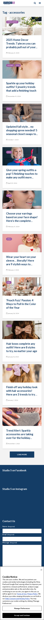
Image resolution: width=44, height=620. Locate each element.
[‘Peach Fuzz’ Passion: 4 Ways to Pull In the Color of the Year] (22, 286)
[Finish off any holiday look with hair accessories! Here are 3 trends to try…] (22, 373)
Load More (22, 454)
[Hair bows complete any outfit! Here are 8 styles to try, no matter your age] (22, 330)
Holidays (10, 65)
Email (8, 534)
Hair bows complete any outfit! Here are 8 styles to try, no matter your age (21, 347)
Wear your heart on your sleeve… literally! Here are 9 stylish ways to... (21, 260)
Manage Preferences (22, 608)
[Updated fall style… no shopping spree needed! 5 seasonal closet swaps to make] (22, 113)
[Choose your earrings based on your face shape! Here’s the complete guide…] (22, 199)
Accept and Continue (22, 615)
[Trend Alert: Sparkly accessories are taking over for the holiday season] (22, 416)
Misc (8, 282)
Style (17, 65)
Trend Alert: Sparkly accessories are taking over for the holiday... (19, 434)
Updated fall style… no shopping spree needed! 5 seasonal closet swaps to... (22, 130)
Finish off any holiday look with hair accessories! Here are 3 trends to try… (22, 390)
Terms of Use (22, 594)
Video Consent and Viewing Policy (17, 599)
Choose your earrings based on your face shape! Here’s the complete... (22, 217)
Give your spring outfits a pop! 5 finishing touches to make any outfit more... (22, 173)
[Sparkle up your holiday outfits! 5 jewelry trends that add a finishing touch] (22, 69)
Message (9, 542)
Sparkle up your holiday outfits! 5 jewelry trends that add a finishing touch (21, 87)
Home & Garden (12, 22)
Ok (41, 569)
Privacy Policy (32, 594)
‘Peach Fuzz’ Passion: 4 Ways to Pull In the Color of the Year (21, 304)
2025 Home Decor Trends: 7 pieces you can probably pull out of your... (21, 43)
